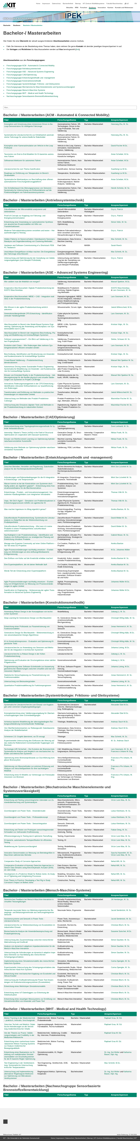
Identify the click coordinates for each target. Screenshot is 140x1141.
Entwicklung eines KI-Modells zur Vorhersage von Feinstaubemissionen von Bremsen (70, 777)
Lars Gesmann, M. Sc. (122, 290)
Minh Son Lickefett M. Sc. (121, 484)
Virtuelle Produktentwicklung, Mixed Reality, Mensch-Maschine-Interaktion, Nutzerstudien (69, 902)
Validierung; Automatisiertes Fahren (69, 283)
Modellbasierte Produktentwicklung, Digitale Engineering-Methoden (69, 290)
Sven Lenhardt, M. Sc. (120, 426)
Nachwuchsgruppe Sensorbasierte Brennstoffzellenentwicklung (32, 96)
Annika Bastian (117, 543)
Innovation (102, 7)
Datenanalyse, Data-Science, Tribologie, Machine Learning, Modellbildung (69, 730)
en (136, 3)
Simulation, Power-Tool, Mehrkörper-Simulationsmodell (70, 987)
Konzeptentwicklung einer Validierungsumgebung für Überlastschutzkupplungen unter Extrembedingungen (29, 714)
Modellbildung (63, 612)
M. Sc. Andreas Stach (120, 741)
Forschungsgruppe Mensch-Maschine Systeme (26, 90)
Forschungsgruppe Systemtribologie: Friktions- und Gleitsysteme (33, 84)
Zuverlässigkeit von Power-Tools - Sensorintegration (25, 823)
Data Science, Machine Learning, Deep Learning (67, 866)
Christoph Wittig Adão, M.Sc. (123, 633)
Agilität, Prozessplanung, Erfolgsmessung (68, 583)
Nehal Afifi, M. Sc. (118, 861)
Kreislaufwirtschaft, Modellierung (65, 334)
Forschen (83, 7)
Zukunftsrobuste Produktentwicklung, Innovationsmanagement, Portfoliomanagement (70, 520)
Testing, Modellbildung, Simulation (67, 847)
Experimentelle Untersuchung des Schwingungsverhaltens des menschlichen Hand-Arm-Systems (29, 968)
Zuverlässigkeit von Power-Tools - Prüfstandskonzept (26, 817)
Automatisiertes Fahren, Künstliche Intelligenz (67, 155)
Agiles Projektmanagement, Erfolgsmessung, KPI (69, 551)
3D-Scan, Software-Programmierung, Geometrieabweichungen (69, 669)
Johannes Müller (117, 582)
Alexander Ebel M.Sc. (120, 705)
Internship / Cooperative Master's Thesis (94, 434)
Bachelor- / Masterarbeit (94, 811)
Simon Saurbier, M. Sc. (120, 940)
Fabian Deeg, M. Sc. (119, 830)
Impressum (46, 3)
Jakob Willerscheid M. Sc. (121, 392)
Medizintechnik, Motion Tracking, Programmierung (51, 1042)
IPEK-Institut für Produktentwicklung (23, 18)
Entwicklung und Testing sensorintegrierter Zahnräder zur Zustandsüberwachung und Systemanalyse (29, 801)
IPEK (76, 7)
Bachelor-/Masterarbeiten (94, 173)
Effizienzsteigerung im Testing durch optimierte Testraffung (28, 836)
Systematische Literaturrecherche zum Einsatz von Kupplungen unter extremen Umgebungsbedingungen (29, 706)
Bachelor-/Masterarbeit (93, 124)
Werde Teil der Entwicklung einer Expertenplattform (25, 571)
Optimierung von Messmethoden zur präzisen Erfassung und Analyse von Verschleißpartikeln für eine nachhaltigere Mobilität (29, 768)
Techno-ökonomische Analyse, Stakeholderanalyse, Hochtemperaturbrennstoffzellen (70, 470)
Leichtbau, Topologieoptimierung (66, 427)
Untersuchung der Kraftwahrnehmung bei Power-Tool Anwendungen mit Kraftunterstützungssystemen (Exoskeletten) (29, 981)
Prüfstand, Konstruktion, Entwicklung (67, 818)
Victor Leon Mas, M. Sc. (121, 800)
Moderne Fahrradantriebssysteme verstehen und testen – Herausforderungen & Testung (70, 232)
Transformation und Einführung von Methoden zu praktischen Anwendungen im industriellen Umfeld (29, 393)
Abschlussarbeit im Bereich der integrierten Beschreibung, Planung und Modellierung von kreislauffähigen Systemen (30, 334)
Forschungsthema (67, 120)
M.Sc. (127, 582)
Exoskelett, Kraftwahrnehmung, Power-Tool (68, 981)
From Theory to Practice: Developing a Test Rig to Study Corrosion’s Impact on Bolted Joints (27, 881)
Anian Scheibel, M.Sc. (120, 154)
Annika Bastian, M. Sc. (120, 509)
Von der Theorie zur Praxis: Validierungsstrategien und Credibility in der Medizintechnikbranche (19, 1035)
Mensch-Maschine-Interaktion (70, 993)
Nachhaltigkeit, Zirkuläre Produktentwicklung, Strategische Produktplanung (70, 537)
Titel (6, 120)
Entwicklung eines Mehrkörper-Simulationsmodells (24, 986)
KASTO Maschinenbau (120, 288)
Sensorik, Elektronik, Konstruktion (66, 824)
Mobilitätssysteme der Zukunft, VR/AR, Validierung (68, 376)
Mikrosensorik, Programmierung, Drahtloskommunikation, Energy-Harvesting (70, 855)
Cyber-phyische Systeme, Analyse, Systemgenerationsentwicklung (69, 317)
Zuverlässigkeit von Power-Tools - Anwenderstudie (24, 811)
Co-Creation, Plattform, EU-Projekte (69, 544)
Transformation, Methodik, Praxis (68, 393)
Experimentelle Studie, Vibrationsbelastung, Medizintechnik (70, 968)
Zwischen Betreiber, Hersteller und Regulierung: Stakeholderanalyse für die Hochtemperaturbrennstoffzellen (29, 468)
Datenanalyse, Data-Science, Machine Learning (69, 240)
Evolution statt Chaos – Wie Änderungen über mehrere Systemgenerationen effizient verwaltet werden (28, 346)
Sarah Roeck (116, 245)
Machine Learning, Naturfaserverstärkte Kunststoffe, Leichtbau (70, 441)
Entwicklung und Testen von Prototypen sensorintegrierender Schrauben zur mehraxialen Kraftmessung (29, 831)
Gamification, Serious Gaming (70, 169)
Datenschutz (56, 3)
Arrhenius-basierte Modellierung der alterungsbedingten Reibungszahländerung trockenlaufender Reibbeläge (28, 723)
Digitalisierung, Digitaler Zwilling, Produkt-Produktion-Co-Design (69, 407)
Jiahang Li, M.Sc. (118, 660)
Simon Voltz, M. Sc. (119, 222)
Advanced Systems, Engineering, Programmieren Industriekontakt (70, 592)
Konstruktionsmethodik (67, 660)
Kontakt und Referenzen (124, 7)
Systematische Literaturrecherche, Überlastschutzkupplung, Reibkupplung (70, 707)
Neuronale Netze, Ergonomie (69, 910)
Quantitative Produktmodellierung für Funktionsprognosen (27, 685)
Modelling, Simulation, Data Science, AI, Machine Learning (70, 875)
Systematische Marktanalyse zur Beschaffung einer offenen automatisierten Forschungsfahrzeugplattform (28, 180)
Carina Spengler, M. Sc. (120, 961)
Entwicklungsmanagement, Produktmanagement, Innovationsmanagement (68, 494)
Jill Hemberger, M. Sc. (120, 899)
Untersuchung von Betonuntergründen (19, 681)
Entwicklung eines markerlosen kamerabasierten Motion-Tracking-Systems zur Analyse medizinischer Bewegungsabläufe (19, 1044)
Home (38, 3)
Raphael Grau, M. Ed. (113, 1018)
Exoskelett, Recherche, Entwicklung (67, 926)
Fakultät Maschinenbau (114, 3)
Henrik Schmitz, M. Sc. (120, 188)
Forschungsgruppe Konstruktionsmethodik (24, 81)
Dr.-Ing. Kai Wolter (112, 1052)
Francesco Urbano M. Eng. (122, 751)
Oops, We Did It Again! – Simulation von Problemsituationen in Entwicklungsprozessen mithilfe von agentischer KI (29, 502)
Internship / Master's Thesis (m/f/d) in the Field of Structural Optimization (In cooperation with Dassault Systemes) (28, 434)
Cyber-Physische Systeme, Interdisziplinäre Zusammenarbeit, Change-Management (69, 386)
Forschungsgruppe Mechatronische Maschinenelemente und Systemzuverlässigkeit (41, 87)
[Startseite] (136, 7)
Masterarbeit (89, 367)
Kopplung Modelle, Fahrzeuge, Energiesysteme (70, 217)
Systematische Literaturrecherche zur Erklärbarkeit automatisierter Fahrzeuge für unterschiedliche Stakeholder (29, 136)
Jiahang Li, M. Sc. (118, 612)
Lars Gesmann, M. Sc (120, 345)
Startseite (6, 25)
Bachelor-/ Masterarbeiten (32, 25)
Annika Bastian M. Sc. (120, 558)
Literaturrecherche (65, 654)
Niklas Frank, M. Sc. (119, 433)
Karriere (110, 7)
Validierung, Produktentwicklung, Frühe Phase (69, 340)
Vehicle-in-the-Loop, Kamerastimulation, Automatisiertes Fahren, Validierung (69, 148)
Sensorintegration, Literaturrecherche (65, 649)
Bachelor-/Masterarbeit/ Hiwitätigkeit (94, 210)
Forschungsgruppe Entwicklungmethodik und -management (31, 78)
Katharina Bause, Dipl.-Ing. (117, 1053)
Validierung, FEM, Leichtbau (69, 447)
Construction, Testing (66, 880)
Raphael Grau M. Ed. (113, 1033)
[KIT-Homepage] (9, 6)
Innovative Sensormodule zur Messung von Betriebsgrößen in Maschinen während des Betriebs (29, 854)
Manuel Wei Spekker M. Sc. (122, 360)
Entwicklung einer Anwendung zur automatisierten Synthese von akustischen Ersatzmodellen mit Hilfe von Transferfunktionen (28, 224)
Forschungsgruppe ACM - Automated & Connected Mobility (31, 66)
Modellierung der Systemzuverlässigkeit (20, 846)
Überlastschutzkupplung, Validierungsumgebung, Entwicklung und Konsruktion (70, 715)
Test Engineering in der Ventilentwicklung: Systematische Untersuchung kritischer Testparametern (19, 1065)
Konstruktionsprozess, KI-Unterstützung (68, 642)
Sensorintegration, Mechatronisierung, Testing (69, 831)
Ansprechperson (119, 120)
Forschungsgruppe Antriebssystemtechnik (24, 69)
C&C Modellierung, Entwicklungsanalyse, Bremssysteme (70, 750)
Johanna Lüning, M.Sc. (120, 648)
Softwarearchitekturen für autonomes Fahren (22, 160)
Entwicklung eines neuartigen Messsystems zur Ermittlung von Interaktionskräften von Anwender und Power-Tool (30, 1000)
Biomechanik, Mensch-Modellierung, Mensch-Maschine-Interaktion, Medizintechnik (70, 933)
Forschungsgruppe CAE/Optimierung (22, 75)
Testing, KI (62, 840)
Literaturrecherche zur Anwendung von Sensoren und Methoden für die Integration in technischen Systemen (29, 649)
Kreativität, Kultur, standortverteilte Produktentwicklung (69, 559)
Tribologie (61, 737)
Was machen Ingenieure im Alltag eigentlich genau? (25, 509)
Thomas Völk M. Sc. (119, 492)
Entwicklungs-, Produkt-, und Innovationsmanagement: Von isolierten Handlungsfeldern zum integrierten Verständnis (28, 493)
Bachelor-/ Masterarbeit (94, 216)
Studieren (92, 7)
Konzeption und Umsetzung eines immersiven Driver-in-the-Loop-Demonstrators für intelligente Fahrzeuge (28, 125)
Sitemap (78, 3)
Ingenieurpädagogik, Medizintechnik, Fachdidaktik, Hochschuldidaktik (52, 1025)
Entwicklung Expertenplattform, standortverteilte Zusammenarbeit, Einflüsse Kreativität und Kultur (70, 574)
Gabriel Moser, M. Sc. (120, 535)
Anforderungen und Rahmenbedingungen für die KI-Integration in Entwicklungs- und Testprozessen (29, 478)
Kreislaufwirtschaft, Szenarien (70, 354)
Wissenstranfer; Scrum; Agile (69, 307)
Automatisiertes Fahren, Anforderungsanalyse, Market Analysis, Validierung (69, 181)
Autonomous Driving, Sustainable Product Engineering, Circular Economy (70, 369)
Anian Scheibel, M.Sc (120, 160)
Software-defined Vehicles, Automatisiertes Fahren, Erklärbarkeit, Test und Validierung (69, 138)
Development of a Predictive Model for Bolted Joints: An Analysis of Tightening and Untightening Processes (29, 875)
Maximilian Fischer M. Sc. (121, 398)
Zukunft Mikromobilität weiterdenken (67, 210)
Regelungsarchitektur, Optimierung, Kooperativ (52, 1073)
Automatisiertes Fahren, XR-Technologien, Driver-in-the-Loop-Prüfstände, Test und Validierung (69, 127)
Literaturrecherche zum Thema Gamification (22, 169)
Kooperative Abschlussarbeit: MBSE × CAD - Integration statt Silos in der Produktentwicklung (29, 297)
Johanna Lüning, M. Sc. (120, 681)
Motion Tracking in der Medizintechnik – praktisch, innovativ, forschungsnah (19, 1019)
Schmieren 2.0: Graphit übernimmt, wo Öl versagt (24, 737)
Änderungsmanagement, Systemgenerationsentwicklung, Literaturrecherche (70, 347)
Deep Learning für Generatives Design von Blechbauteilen (27, 618)
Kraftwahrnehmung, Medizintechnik (65, 941)
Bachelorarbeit (90, 135)
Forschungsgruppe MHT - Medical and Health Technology (30, 93)
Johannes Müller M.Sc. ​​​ (120, 590)
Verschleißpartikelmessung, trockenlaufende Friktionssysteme (69, 768)
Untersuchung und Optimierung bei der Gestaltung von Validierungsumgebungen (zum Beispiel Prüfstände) (29, 259)
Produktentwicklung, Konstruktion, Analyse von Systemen (68, 486)
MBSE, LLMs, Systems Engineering (67, 325)
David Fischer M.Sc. (119, 146)
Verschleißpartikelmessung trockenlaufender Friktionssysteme (69, 760)
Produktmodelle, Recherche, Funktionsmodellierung (69, 686)
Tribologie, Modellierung (67, 722)
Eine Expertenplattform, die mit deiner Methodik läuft (25, 565)
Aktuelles (69, 7)
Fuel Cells (62, 245)
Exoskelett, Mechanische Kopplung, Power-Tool (68, 975)
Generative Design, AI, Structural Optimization (70, 434)
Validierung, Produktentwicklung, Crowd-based (69, 361)
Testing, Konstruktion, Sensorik (66, 627)
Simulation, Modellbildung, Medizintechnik (68, 962)
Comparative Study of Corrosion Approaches (22, 861)
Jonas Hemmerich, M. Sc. (121, 626)
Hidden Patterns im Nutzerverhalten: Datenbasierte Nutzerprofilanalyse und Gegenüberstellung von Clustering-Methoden (29, 240)
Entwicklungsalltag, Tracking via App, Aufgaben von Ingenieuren (69, 511)
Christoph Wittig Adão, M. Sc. (123, 618)
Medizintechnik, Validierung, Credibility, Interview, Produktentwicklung (52, 1034)
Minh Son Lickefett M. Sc (121, 467)
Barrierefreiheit (68, 3)
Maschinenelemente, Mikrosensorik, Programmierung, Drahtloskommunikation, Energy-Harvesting (69, 803)
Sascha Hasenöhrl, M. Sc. (121, 853)
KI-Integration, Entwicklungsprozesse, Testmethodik (69, 478)
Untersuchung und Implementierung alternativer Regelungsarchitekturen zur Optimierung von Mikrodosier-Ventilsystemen (18, 1075)
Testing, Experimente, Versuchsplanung (66, 676)
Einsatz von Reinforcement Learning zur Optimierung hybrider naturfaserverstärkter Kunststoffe (29, 440)
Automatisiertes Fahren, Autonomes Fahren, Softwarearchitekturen (70, 162)
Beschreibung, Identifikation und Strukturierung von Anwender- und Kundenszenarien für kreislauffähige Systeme (29, 355)
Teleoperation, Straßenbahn (69, 173)
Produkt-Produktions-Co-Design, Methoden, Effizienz (69, 399)
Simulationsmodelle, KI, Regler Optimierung (50, 1053)
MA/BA (87, 245)
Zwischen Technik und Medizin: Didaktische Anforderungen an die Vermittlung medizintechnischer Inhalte (20, 1026)
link (77, 49)
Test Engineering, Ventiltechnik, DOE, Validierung (53, 1064)
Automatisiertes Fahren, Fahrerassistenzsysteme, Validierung (69, 190)
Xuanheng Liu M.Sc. (119, 169)
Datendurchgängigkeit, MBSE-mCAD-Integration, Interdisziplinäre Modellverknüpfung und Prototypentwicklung (70, 299)
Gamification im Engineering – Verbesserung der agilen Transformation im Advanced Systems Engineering (29, 591)
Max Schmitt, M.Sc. (112, 1063)
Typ (86, 120)
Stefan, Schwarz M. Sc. (120, 339)
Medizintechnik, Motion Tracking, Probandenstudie (51, 1019)
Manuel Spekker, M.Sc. (120, 282)
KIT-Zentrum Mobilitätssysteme (93, 3)
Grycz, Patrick (117, 209)
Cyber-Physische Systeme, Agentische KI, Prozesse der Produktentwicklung (69, 503)
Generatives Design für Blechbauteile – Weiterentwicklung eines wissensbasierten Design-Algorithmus (29, 634)
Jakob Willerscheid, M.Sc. (121, 307)
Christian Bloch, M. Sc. (120, 925)
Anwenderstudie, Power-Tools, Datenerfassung (70, 812)
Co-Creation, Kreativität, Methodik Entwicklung (69, 566)
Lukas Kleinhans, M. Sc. (121, 811)
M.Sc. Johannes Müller (120, 550)
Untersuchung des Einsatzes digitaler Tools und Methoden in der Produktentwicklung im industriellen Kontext (28, 406)
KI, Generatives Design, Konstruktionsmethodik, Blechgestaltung (69, 620)
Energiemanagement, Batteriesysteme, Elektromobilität (70, 253)
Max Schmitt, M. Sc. (119, 239)
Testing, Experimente (66, 836)
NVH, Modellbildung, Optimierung (66, 223)
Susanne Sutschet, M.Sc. (121, 931)
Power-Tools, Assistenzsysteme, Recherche (69, 920)
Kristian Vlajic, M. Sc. (120, 324)
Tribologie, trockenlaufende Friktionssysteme (69, 742)
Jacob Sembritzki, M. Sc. (121, 910)
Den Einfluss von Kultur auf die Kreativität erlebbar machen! (28, 558)
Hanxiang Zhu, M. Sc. (120, 124)
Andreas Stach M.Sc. (119, 722)
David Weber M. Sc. (119, 518)
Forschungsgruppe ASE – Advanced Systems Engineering (30, 72)
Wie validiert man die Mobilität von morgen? (22, 282)
